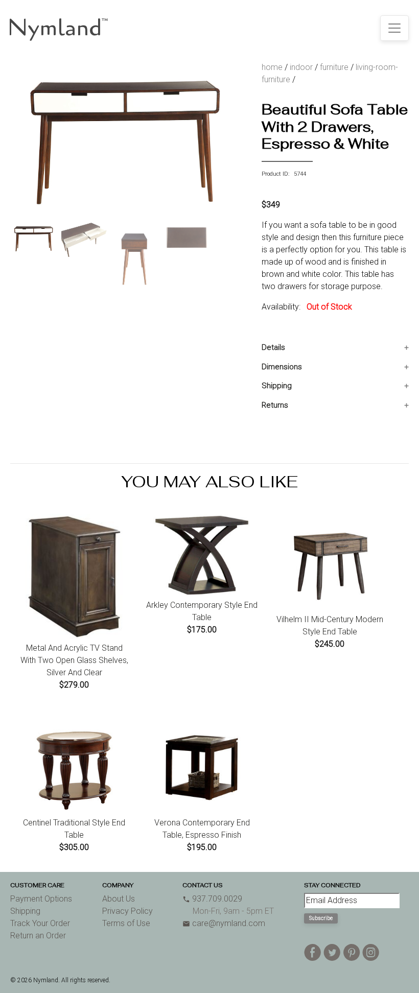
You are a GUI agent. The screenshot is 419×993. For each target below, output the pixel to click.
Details (273, 347)
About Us (118, 899)
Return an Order (38, 935)
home (272, 67)
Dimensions (282, 366)
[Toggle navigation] (394, 28)
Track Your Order (40, 923)
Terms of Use (126, 923)
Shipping (277, 385)
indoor (301, 67)
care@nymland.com (223, 923)
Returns (275, 405)
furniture (334, 67)
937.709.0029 (212, 899)
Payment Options (41, 899)
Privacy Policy (127, 911)
